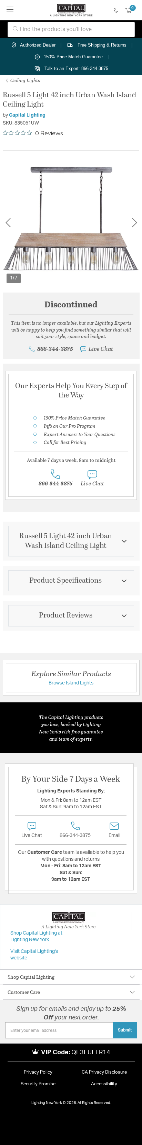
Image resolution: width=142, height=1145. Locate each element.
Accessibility (104, 1084)
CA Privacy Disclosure (104, 1072)
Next (134, 222)
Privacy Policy (38, 1072)
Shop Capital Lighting (31, 976)
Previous (8, 222)
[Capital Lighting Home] (71, 10)
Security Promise (38, 1084)
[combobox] (71, 29)
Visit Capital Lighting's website (34, 955)
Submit (125, 1030)
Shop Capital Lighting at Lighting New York (36, 936)
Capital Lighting (27, 115)
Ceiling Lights (24, 80)
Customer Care (24, 992)
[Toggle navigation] (10, 10)
